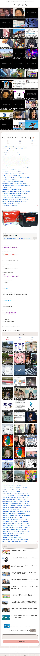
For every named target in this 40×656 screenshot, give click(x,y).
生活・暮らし (20, 330)
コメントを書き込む (21, 641)
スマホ (11, 330)
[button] (32, 143)
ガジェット (7, 330)
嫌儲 (3, 330)
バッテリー (15, 330)
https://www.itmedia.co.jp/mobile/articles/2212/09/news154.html (17, 238)
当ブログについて (20, 652)
